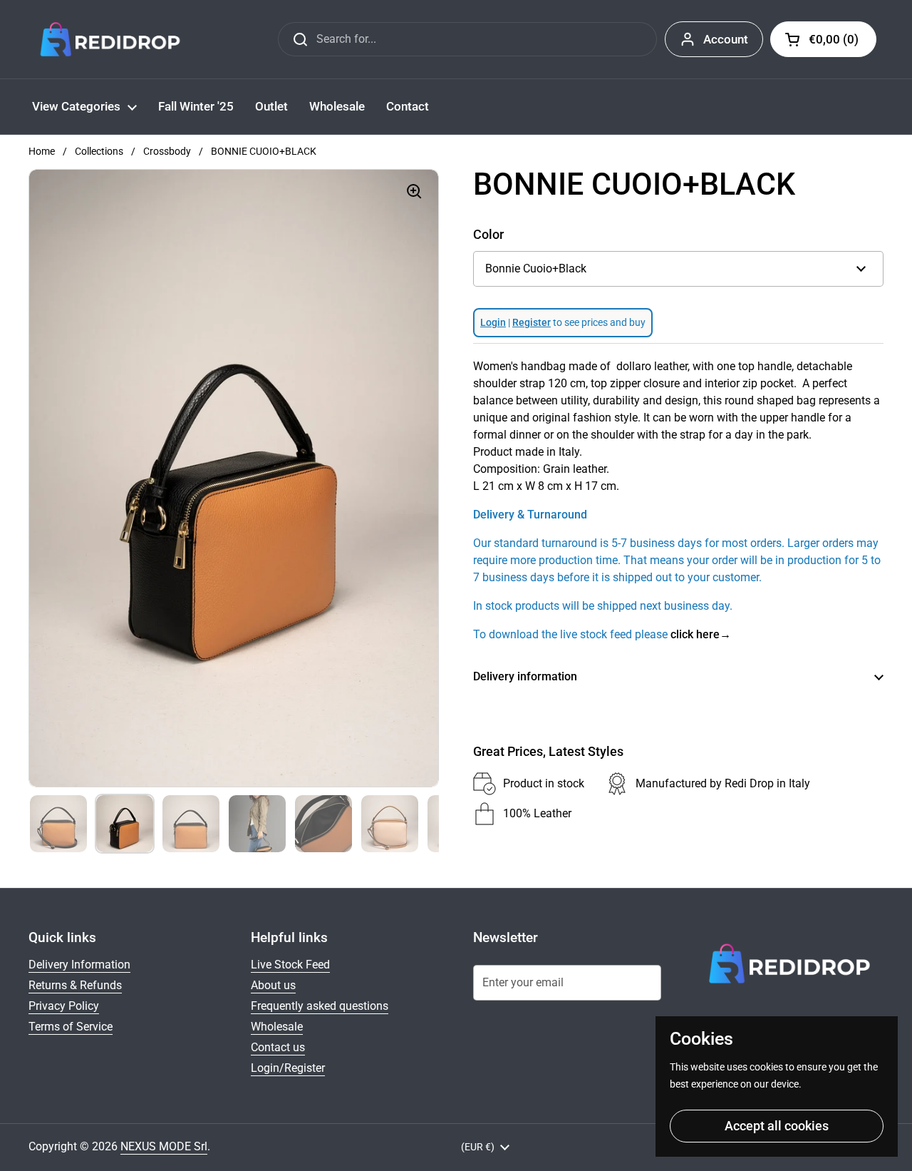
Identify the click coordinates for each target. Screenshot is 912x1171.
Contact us (278, 1047)
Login (493, 322)
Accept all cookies (777, 1125)
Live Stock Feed (290, 964)
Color (488, 234)
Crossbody (167, 151)
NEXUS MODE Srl (163, 1146)
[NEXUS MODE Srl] (110, 39)
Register (531, 322)
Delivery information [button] (525, 676)
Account (725, 39)
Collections (99, 151)
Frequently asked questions (319, 1006)
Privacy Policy (63, 1006)
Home (41, 151)
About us (273, 985)
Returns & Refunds (75, 985)
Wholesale (277, 1026)
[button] (823, 39)
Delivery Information (79, 964)
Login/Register (288, 1068)
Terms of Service (70, 1026)
